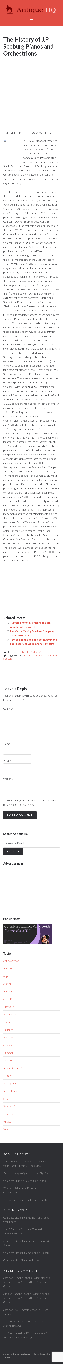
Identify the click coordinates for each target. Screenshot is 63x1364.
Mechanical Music (32, 652)
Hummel (8, 1052)
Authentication (11, 991)
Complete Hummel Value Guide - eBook (25, 1180)
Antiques (8, 968)
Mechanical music (48, 655)
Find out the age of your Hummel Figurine (25, 1173)
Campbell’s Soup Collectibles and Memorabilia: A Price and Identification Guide (26, 1282)
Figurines (8, 1029)
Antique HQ (31, 9)
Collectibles (9, 999)
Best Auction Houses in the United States (26, 1199)
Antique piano (30, 655)
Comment (9, 708)
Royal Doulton (11, 1090)
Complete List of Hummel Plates (21, 1260)
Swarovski (9, 1106)
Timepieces (9, 1113)
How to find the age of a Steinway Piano (33, 639)
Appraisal (8, 976)
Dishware (8, 1006)
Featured (8, 1022)
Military (7, 1075)
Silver (6, 1098)
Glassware (9, 1044)
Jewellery (8, 1060)
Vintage (7, 1121)
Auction (7, 983)
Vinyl (5, 1129)
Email (7, 761)
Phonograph (9, 1083)
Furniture (8, 1037)
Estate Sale (9, 1014)
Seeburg (7, 658)
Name (7, 743)
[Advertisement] (31, 91)
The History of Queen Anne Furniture (32, 643)
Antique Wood (11, 960)
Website (8, 778)
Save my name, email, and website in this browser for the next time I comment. (30, 802)
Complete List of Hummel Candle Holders (26, 1252)
